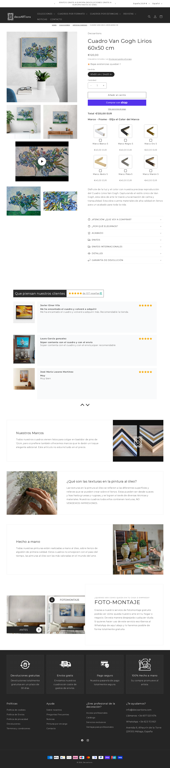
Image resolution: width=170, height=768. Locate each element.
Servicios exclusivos (96, 722)
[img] (75, 293)
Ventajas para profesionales (99, 727)
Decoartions (87, 762)
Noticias (50, 719)
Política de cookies (16, 710)
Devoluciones (13, 724)
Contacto (51, 728)
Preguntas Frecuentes (57, 714)
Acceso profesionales (96, 713)
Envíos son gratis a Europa (120, 59)
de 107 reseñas (91, 293)
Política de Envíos (15, 714)
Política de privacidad (17, 719)
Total (91, 113)
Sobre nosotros (54, 710)
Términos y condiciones (18, 728)
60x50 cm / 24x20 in (101, 74)
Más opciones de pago (117, 109)
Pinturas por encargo (56, 724)
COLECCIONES (64, 25)
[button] (46, 14)
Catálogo (90, 717)
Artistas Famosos (80, 25)
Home (54, 25)
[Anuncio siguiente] (115, 3)
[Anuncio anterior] (55, 3)
